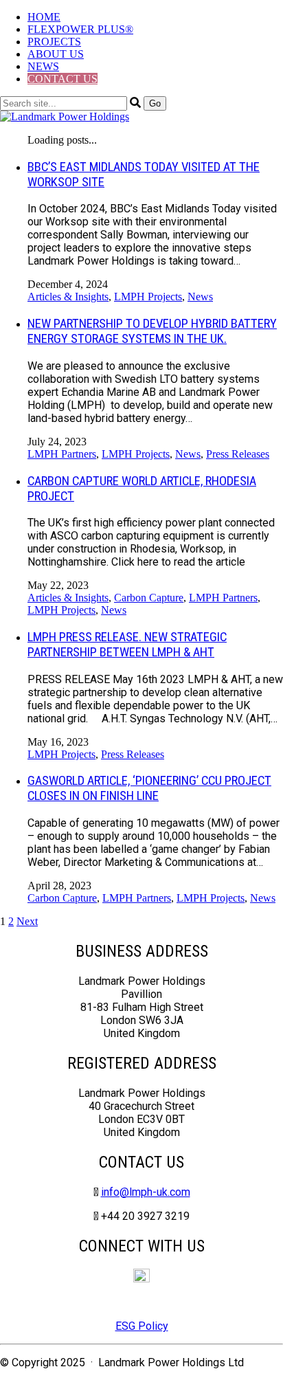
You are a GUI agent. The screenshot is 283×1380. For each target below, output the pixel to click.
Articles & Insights (68, 296)
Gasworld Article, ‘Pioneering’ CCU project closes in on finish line (149, 788)
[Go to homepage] (64, 116)
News (43, 66)
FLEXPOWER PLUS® (80, 29)
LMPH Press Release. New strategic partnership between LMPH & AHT (127, 645)
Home (43, 17)
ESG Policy (141, 1326)
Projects (54, 41)
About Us (55, 54)
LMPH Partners (61, 454)
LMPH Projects (148, 296)
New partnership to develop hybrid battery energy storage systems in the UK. (152, 331)
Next (27, 921)
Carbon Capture (148, 597)
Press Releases (237, 454)
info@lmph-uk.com (145, 1192)
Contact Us (62, 79)
